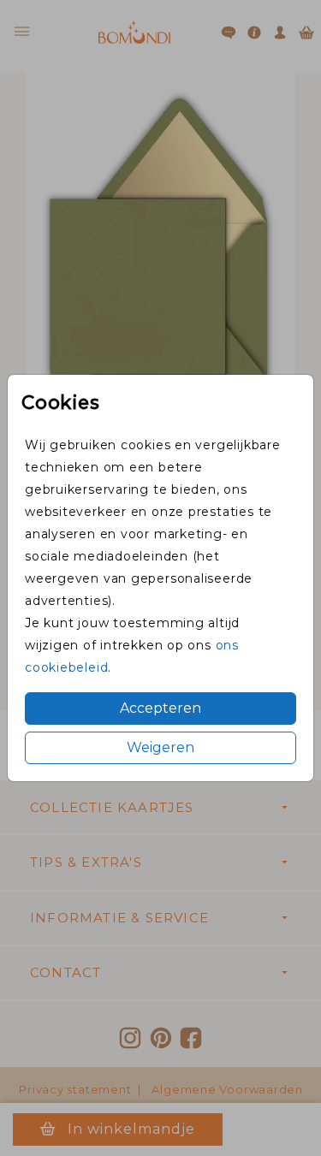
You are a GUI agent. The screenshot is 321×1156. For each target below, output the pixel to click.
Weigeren (160, 747)
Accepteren (160, 708)
